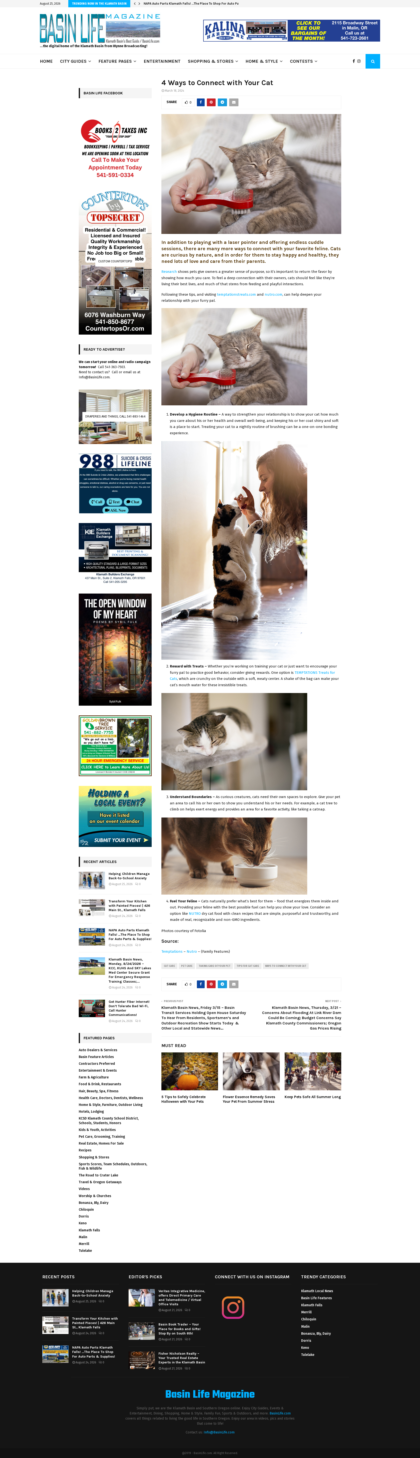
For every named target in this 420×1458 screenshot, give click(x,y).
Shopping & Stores (94, 1157)
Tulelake (85, 1251)
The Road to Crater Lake (98, 1175)
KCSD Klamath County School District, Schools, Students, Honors (109, 1120)
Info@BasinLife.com (219, 1432)
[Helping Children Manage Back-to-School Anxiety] (92, 880)
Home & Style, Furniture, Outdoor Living (110, 1105)
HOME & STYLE (261, 61)
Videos (84, 1189)
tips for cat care (247, 966)
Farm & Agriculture (94, 1077)
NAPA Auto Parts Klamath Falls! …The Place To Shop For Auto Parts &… (196, 3)
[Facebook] (355, 61)
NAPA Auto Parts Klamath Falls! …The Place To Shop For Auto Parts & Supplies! (130, 934)
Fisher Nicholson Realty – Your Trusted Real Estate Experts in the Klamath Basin (181, 1357)
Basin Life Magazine (210, 1395)
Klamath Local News (317, 1291)
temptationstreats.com (236, 294)
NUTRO (195, 913)
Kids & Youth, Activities (97, 1130)
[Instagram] (360, 61)
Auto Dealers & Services (98, 1050)
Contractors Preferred (97, 1064)
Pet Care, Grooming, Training (102, 1137)
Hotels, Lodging (91, 1112)
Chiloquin (86, 1210)
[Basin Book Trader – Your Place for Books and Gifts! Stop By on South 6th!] (142, 1331)
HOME (46, 61)
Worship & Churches (95, 1196)
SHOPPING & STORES (211, 61)
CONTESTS (301, 61)
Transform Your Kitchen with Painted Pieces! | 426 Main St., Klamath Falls (129, 905)
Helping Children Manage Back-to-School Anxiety (129, 876)
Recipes (85, 1150)
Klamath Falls (89, 1230)
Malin (83, 1237)
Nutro (192, 951)
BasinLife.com (280, 1413)
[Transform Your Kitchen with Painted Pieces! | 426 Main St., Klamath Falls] (92, 908)
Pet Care (186, 966)
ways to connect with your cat (285, 966)
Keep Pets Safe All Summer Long (313, 1097)
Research (169, 271)
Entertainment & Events (98, 1070)
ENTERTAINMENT (162, 61)
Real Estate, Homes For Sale (101, 1143)
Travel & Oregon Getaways (100, 1182)
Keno (83, 1223)
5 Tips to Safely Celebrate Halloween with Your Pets (183, 1099)
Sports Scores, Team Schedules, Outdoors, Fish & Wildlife (113, 1166)
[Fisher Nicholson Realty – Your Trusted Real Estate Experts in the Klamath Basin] (142, 1360)
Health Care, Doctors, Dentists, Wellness (111, 1098)
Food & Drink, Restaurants (100, 1084)
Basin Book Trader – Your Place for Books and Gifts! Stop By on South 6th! (179, 1328)
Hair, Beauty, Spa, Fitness (98, 1091)
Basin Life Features (316, 1298)
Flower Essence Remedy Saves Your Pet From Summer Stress (249, 1099)
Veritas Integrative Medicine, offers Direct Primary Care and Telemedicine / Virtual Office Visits (181, 1298)
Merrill (84, 1244)
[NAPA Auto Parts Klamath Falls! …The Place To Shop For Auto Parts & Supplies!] (92, 937)
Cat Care (169, 966)
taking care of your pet (214, 966)
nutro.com (273, 294)
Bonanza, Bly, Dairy (93, 1203)
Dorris (84, 1216)
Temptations (172, 951)
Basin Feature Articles (96, 1057)
